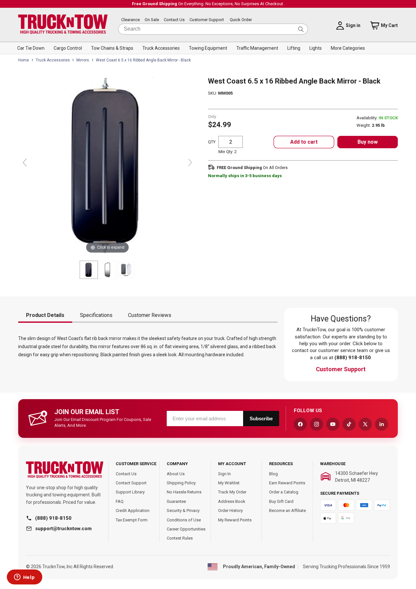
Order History (230, 510)
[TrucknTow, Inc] (64, 469)
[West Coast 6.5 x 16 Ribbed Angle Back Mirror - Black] (89, 269)
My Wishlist (229, 482)
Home (23, 60)
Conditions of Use (184, 519)
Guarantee (176, 501)
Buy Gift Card (281, 501)
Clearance (130, 20)
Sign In (224, 473)
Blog (273, 473)
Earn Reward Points (287, 482)
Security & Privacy (183, 510)
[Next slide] (190, 162)
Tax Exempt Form (132, 519)
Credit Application (133, 510)
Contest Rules (180, 538)
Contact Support (131, 482)
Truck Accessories (53, 60)
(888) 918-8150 (53, 518)
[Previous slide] (24, 162)
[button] (31, 48)
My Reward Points (235, 519)
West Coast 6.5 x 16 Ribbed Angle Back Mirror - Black (143, 60)
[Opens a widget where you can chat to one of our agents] (24, 577)
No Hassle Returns (184, 492)
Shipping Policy (181, 482)
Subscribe (261, 418)
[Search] (301, 29)
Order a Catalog (283, 492)
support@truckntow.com (63, 528)
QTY (211, 141)
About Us (176, 473)
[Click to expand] (107, 165)
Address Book (231, 501)
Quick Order (241, 20)
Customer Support (206, 20)
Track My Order (232, 492)
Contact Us (174, 20)
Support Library (130, 492)
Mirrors (82, 60)
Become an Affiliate (287, 510)
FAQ (120, 501)
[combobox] (213, 29)
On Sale (152, 20)
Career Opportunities (186, 529)
